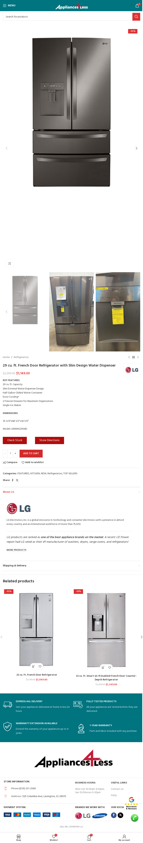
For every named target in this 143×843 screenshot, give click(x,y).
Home (6, 357)
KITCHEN (35, 473)
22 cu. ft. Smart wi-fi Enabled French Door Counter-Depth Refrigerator (106, 678)
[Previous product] (129, 357)
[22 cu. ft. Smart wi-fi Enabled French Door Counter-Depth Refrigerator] (106, 630)
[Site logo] (71, 6)
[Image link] (131, 804)
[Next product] (138, 357)
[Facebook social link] (12, 480)
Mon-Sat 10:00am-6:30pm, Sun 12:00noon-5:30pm (90, 791)
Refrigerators (21, 357)
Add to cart (31, 453)
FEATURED (23, 473)
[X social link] (17, 480)
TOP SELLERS (70, 473)
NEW (43, 473)
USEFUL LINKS (119, 783)
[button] (6, 148)
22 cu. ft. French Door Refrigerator (36, 675)
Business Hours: (85, 783)
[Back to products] (133, 357)
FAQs (114, 795)
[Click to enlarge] (10, 263)
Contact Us (117, 789)
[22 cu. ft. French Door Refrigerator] (37, 629)
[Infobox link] (36, 707)
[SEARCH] (136, 17)
